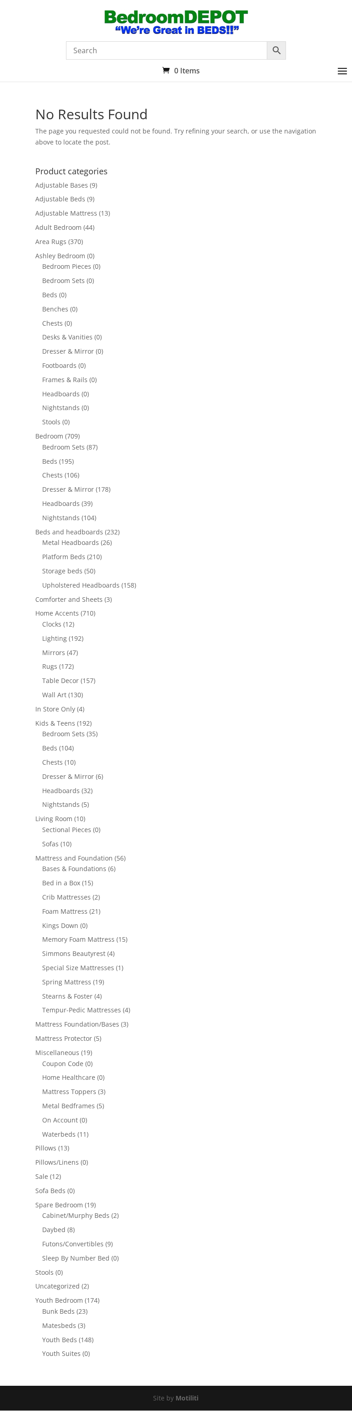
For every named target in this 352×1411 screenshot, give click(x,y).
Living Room (53, 818)
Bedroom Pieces (66, 266)
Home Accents (57, 613)
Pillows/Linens (57, 1162)
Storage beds (62, 571)
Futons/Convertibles (73, 1243)
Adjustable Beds (60, 198)
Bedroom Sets (63, 280)
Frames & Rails (65, 379)
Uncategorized (57, 1286)
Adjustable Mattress (66, 213)
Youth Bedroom (59, 1300)
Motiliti (187, 1398)
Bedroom (49, 436)
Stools (51, 421)
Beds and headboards (69, 532)
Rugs (49, 666)
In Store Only (55, 709)
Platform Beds (63, 556)
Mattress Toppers (69, 1091)
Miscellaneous (57, 1052)
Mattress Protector (63, 1038)
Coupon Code (62, 1063)
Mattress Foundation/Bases (77, 1024)
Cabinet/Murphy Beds (76, 1215)
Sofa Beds (50, 1190)
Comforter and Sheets (69, 599)
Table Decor (60, 680)
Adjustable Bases (61, 185)
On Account (60, 1120)
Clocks (51, 624)
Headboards (61, 393)
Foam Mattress (65, 911)
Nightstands (61, 407)
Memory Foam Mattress (78, 939)
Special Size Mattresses (78, 967)
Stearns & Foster (67, 996)
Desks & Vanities (67, 337)
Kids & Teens (55, 723)
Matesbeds (59, 1325)
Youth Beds (59, 1339)
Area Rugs (50, 241)
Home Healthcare (68, 1077)
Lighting (54, 638)
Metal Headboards (70, 542)
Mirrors (53, 652)
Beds (49, 294)
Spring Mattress (66, 982)
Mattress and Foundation (74, 858)
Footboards (59, 365)
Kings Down (60, 925)
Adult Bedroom (58, 227)
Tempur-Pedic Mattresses (81, 1009)
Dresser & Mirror (68, 351)
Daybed (54, 1229)
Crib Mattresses (66, 897)
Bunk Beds (58, 1311)
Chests (52, 323)
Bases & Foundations (74, 868)
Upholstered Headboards (81, 585)
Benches (55, 309)
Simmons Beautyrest (73, 953)
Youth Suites (61, 1353)
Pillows (45, 1148)
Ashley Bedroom (60, 255)
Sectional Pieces (66, 829)
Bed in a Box (61, 882)
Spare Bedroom (59, 1204)
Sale (41, 1176)
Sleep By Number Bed (76, 1258)
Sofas (50, 843)
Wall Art (54, 694)
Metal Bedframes (68, 1105)
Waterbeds (59, 1134)
